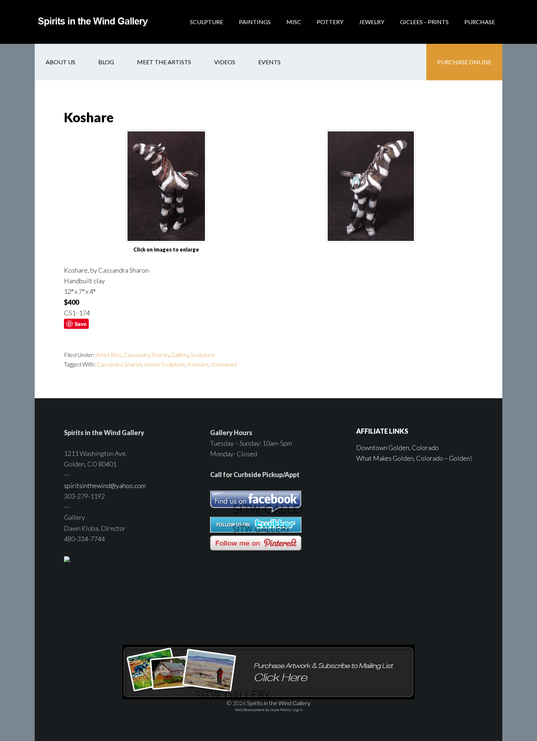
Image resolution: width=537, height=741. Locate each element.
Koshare (198, 364)
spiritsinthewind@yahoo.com (105, 485)
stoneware (224, 364)
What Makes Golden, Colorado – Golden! (414, 458)
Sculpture (203, 354)
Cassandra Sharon (146, 354)
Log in (297, 709)
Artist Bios (109, 354)
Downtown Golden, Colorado (397, 448)
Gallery (179, 354)
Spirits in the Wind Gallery (93, 22)
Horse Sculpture (164, 364)
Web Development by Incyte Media (262, 709)
